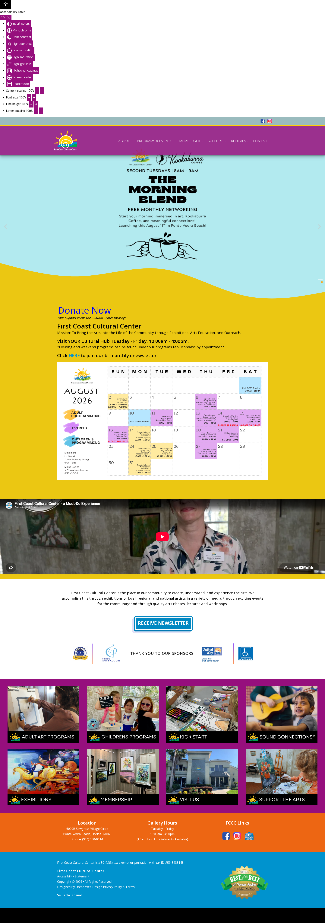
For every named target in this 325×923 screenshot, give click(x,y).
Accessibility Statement (73, 876)
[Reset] (3, 17)
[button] (322, 279)
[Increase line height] (36, 104)
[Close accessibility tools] (8, 17)
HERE (74, 355)
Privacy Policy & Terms (119, 887)
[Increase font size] (34, 97)
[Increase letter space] (41, 110)
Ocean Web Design (89, 887)
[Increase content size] (42, 90)
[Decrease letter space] (36, 110)
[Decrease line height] (31, 104)
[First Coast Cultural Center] (65, 140)
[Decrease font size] (29, 97)
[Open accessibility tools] (5, 4)
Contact (261, 141)
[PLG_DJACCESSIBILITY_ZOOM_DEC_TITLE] (37, 90)
